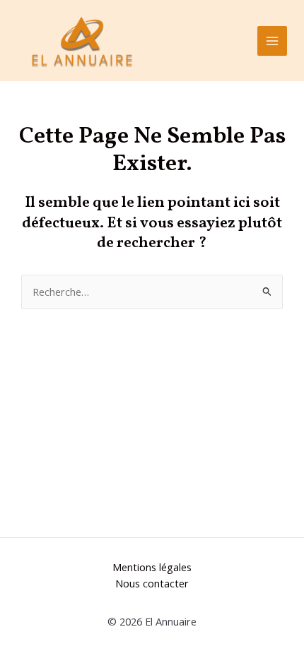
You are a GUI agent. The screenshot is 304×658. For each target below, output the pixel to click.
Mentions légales (152, 567)
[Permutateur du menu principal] (272, 41)
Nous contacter (152, 583)
